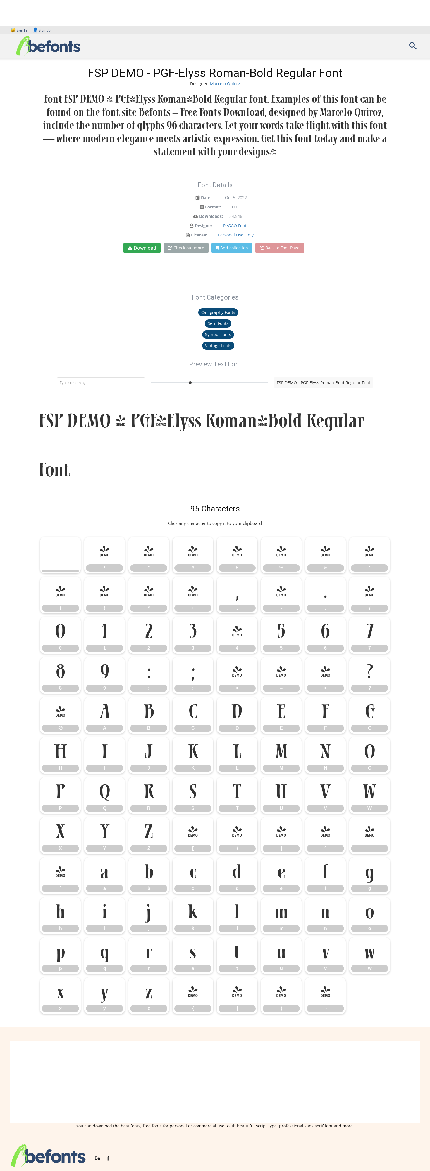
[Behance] (97, 1158)
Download (145, 248)
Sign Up (41, 30)
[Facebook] (108, 1158)
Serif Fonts (218, 323)
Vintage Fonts (218, 345)
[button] (413, 48)
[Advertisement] (215, 1082)
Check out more (188, 247)
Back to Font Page (282, 247)
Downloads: (211, 216)
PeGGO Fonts (236, 225)
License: (199, 235)
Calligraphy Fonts (218, 312)
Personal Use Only (236, 235)
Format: (213, 207)
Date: (206, 197)
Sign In (19, 30)
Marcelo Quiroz (225, 83)
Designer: (204, 225)
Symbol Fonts (218, 334)
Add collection (234, 247)
